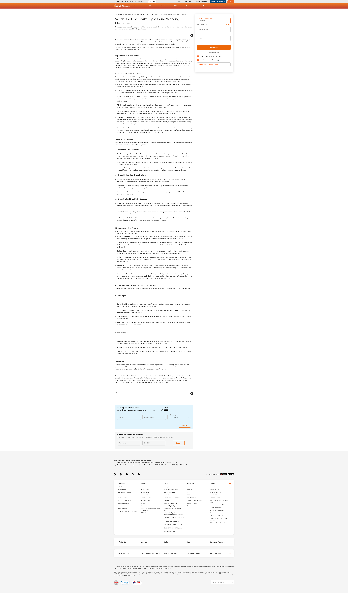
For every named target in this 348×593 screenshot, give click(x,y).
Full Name (122, 443)
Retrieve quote (214, 52)
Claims (226, 6)
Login (231, 1)
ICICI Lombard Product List (171, 521)
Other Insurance (207, 6)
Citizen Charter (145, 489)
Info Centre (188, 1)
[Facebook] (115, 474)
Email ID (147, 443)
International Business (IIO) (217, 510)
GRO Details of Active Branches (173, 524)
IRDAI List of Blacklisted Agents (219, 523)
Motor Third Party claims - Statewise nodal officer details (173, 528)
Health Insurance (152, 6)
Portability (144, 503)
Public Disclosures (192, 498)
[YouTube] (133, 474)
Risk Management (192, 495)
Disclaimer (167, 500)
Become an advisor (217, 1)
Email (200, 38)
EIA (141, 506)
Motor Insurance (139, 6)
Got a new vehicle (202, 24)
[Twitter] (127, 474)
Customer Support (146, 487)
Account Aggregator (216, 507)
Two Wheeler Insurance (138, 14)
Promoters (190, 489)
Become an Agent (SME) (217, 515)
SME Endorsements (146, 513)
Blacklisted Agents (215, 492)
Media (188, 506)
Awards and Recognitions (194, 500)
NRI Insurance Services (124, 500)
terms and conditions (215, 56)
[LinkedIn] (139, 474)
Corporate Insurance (192, 6)
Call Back (141, 1)
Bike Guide (150, 14)
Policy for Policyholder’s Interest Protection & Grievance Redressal (174, 513)
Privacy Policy (168, 487)
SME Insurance (178, 6)
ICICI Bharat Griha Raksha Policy (127, 511)
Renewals (218, 6)
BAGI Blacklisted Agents (217, 495)
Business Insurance (123, 503)
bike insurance (138, 367)
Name (121, 417)
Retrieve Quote (145, 492)
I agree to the (210, 56)
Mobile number (149, 417)
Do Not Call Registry (170, 495)
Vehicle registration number (206, 18)
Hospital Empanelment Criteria (218, 505)
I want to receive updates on (209, 60)
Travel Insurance (166, 6)
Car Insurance (122, 489)
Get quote (214, 47)
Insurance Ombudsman (170, 503)
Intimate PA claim (146, 498)
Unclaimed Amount (146, 495)
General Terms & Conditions (172, 498)
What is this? (226, 24)
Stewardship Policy (169, 506)
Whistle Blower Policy (170, 531)
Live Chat (153, 1)
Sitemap (212, 513)
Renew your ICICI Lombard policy (208, 64)
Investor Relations (201, 1)
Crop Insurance (122, 506)
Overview (189, 487)
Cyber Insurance (122, 508)
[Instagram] (121, 474)
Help (179, 1)
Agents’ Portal (214, 487)
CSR (188, 492)
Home (117, 14)
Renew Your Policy (146, 500)
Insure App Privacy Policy (171, 489)
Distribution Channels (216, 498)
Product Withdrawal (170, 492)
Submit (184, 425)
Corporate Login (214, 489)
